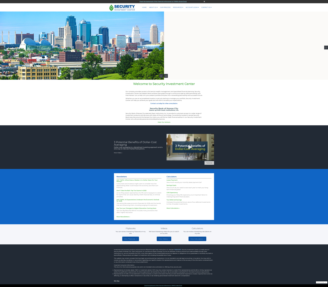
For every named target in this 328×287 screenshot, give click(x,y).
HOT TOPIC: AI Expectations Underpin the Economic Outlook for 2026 (138, 200)
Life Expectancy (172, 192)
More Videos (118, 152)
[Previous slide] (2, 47)
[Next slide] (326, 47)
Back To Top (320, 282)
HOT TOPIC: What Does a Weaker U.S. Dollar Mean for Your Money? (137, 180)
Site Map (116, 281)
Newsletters (122, 177)
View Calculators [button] (196, 239)
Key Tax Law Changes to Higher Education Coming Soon (136, 208)
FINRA (176, 249)
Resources (177, 7)
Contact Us (205, 7)
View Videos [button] (163, 239)
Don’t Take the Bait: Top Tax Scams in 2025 (131, 190)
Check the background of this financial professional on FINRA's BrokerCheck (163, 1)
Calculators (171, 177)
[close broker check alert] (204, 1)
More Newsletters (123, 217)
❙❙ (166, 76)
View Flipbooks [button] (129, 239)
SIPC (179, 249)
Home (144, 7)
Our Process (165, 7)
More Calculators (173, 208)
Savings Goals (171, 185)
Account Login (192, 7)
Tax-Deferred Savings (174, 200)
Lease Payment (172, 180)
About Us (152, 7)
